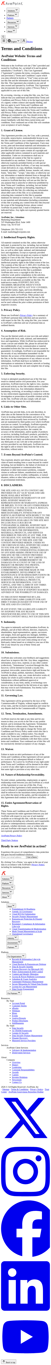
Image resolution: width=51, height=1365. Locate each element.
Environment (13, 943)
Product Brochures (20, 1021)
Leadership (16, 1067)
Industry (11, 938)
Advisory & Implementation (24, 1050)
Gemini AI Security (20, 1033)
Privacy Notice (38, 864)
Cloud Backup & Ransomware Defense (29, 964)
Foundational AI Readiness (23, 909)
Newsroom (16, 1080)
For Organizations (15, 957)
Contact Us (17, 1082)
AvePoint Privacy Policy (11, 835)
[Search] (3, 37)
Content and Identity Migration (25, 974)
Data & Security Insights (22, 967)
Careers (15, 1075)
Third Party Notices (9, 840)
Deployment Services (21, 1053)
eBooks (15, 1008)
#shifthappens (18, 1023)
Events (15, 1016)
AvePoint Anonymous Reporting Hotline (26, 1092)
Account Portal (18, 1003)
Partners (10, 18)
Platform (11, 15)
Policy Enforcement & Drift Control (27, 972)
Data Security (18, 1028)
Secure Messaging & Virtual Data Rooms (29, 984)
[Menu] (4, 41)
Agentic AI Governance (22, 911)
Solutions (11, 11)
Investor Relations (19, 1077)
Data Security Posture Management (27, 1035)
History (15, 1065)
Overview (16, 1062)
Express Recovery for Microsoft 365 (27, 969)
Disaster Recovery (20, 1038)
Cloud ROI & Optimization (23, 914)
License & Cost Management (24, 986)
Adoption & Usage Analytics (24, 979)
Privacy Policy (26, 315)
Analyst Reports (19, 1018)
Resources (12, 22)
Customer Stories (19, 1006)
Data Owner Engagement (23, 989)
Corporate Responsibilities (23, 1070)
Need (10, 906)
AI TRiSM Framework (22, 1030)
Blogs (14, 1013)
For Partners (12, 993)
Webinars (16, 1011)
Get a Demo (32, 857)
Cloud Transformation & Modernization (29, 929)
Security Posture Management (25, 916)
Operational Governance (22, 934)
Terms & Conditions (19, 1089)
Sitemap (5, 1089)
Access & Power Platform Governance (28, 976)
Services (11, 27)
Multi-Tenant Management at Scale (27, 931)
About (10, 31)
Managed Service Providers (24, 1040)
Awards (15, 1072)
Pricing (30, 41)
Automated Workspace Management (27, 981)
